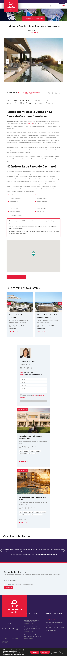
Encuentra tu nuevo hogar (35, 19)
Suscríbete (9, 587)
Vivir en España (15, 635)
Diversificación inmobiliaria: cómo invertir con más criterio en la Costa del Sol (33, 628)
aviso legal (34, 395)
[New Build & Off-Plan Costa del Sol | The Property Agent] (11, 11)
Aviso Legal (14, 638)
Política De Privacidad (5, 642)
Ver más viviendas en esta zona (16, 277)
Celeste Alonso (54, 625)
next (60, 303)
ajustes (22, 654)
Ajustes (55, 652)
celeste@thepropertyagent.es (33, 374)
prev (8, 303)
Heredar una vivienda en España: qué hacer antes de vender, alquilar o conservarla (33, 620)
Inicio (3, 635)
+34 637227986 (50, 619)
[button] (35, 256)
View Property (31, 307)
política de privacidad (28, 584)
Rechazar (45, 652)
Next (59, 61)
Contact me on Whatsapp (49, 93)
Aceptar (35, 652)
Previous (7, 61)
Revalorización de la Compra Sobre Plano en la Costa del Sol (32, 635)
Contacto (4, 638)
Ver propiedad (33, 428)
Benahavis (30, 123)
